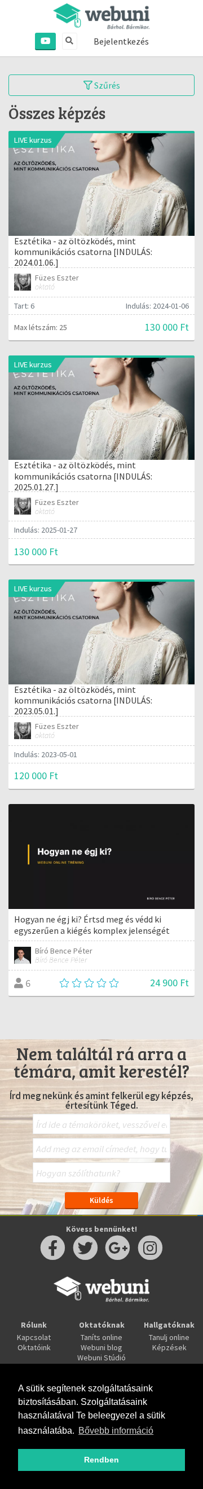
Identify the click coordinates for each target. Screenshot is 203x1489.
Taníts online (101, 1337)
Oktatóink (34, 1347)
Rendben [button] (101, 1459)
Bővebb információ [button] (115, 1430)
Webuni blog (101, 1347)
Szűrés (106, 85)
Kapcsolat (34, 1337)
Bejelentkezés (121, 41)
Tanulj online (169, 1337)
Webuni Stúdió (101, 1357)
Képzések (169, 1347)
